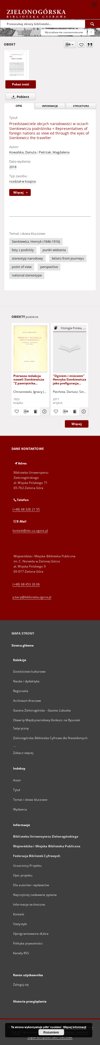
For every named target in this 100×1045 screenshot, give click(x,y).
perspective (49, 267)
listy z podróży (23, 250)
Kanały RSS (21, 953)
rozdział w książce (22, 181)
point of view (22, 267)
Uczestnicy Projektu (27, 865)
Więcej (77, 424)
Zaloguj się (21, 984)
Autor (17, 780)
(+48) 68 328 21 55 (26, 509)
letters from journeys (68, 258)
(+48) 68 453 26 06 (26, 584)
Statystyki (20, 924)
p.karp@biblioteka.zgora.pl (32, 597)
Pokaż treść (20, 84)
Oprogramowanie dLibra (31, 933)
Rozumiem (51, 1032)
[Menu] (94, 4)
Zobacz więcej (23, 753)
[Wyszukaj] (92, 24)
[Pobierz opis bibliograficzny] (25, 411)
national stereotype (27, 275)
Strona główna (23, 645)
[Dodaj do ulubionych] (81, 44)
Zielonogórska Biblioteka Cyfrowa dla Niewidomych (50, 738)
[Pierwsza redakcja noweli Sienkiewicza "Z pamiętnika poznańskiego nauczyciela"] (30, 348)
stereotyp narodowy (27, 258)
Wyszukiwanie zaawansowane (64, 32)
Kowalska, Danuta (22, 152)
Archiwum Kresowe (27, 700)
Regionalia (20, 691)
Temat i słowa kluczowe (30, 799)
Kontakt (18, 914)
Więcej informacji (74, 1027)
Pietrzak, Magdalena (54, 152)
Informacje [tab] (50, 106)
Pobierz (22, 97)
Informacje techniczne (29, 904)
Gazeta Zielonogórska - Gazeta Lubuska (42, 710)
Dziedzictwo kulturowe (29, 671)
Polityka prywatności (28, 943)
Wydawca (20, 809)
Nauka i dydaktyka (26, 681)
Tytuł (16, 790)
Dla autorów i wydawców (31, 885)
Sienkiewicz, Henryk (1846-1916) (36, 241)
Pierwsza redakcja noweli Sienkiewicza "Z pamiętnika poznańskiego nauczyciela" (28, 379)
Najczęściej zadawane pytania (35, 895)
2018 (12, 167)
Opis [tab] (19, 106)
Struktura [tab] (81, 106)
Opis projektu (23, 875)
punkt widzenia (54, 250)
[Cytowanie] (89, 44)
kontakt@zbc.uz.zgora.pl (30, 530)
